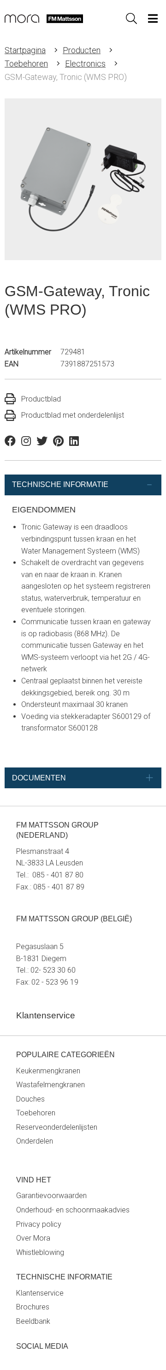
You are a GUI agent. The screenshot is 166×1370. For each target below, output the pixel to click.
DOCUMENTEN (39, 778)
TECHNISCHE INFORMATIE (60, 484)
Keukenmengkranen (48, 1070)
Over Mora (33, 1238)
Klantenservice (40, 1293)
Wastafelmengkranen (50, 1084)
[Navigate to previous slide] (24, 181)
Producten (82, 50)
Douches (30, 1099)
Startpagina (25, 50)
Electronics (85, 63)
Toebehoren (26, 63)
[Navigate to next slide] (141, 181)
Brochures (32, 1307)
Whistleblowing (40, 1252)
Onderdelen (34, 1141)
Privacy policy (38, 1224)
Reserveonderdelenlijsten (56, 1127)
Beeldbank (33, 1321)
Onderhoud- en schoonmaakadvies (73, 1210)
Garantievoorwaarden (51, 1195)
